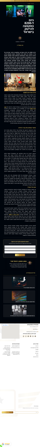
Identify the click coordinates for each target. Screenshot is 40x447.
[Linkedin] (30, 336)
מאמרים (29, 3)
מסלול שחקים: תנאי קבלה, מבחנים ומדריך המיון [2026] (25, 301)
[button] (17, 45)
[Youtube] (28, 336)
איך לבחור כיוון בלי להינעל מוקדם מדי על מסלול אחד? (6, 349)
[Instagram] (33, 336)
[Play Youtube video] (20, 82)
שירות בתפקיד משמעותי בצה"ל (29, 287)
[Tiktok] (23, 336)
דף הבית (32, 3)
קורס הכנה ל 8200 (14, 214)
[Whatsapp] (26, 336)
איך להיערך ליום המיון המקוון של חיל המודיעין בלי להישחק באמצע (16, 353)
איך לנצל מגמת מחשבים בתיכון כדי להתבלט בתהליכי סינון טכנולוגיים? (22, 315)
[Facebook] (35, 336)
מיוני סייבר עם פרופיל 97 (15, 347)
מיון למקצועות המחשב (16, 345)
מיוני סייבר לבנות (7, 345)
